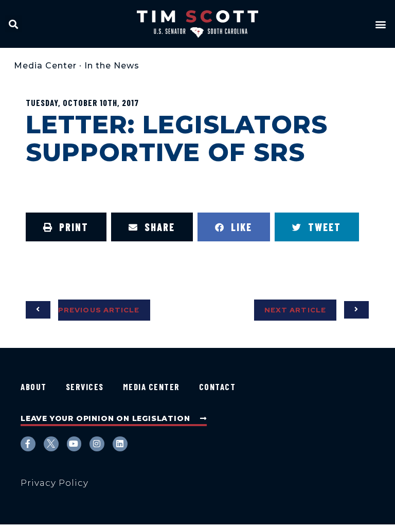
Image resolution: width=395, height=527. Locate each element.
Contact (217, 386)
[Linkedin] (120, 443)
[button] (13, 23)
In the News (111, 66)
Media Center (45, 66)
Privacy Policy (54, 483)
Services (85, 386)
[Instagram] (96, 443)
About (34, 386)
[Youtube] (74, 443)
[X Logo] (51, 443)
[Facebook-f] (28, 443)
